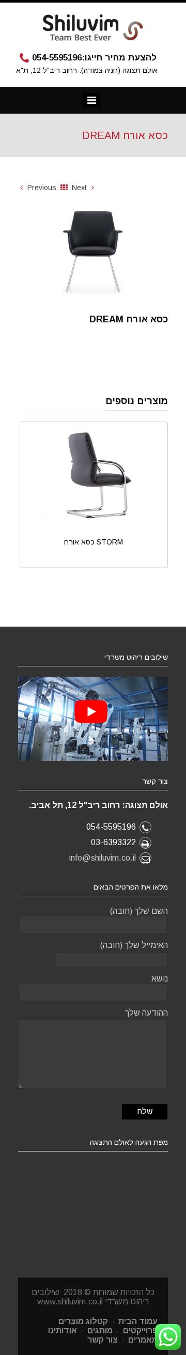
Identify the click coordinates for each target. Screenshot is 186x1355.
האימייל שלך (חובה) (134, 945)
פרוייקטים (140, 1330)
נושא (159, 978)
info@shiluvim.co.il (102, 857)
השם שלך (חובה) (139, 911)
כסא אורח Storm (93, 542)
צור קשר (102, 1339)
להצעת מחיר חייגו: (94, 58)
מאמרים (143, 1339)
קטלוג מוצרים (83, 1321)
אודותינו (62, 1330)
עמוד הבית (138, 1321)
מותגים (100, 1330)
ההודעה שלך (146, 1012)
